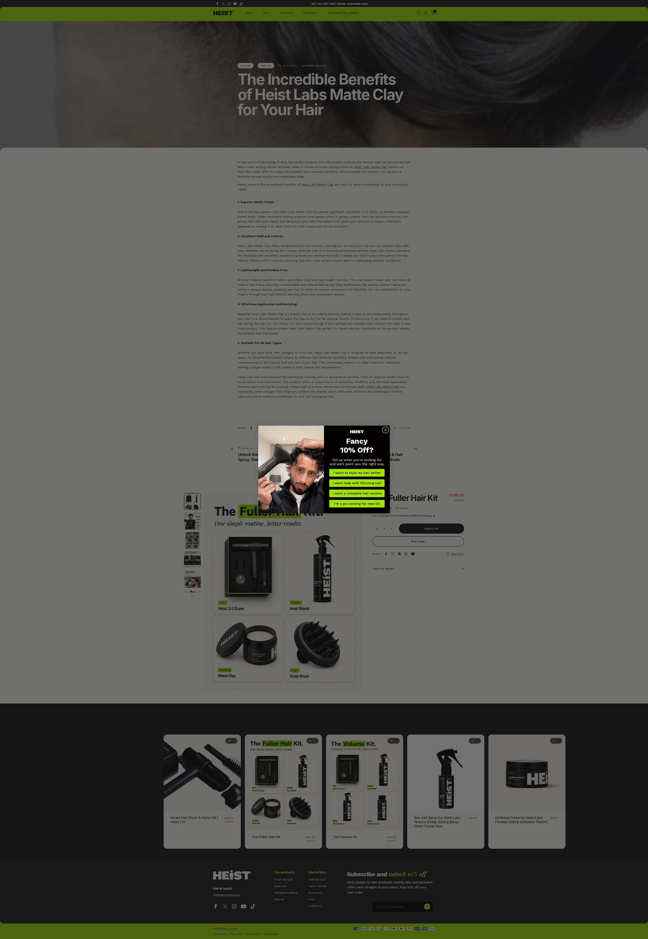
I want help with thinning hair (357, 483)
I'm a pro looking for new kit (357, 504)
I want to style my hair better (357, 473)
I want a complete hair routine (357, 493)
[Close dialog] (385, 430)
